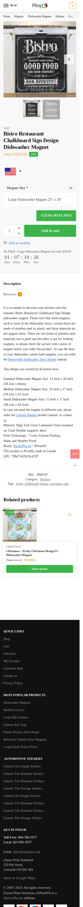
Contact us (10, 676)
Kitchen (60, 16)
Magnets (19, 16)
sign (66, 483)
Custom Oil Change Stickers (21, 796)
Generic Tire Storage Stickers (22, 788)
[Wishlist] (69, 514)
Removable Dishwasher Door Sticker (32, 359)
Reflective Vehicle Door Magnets (24, 739)
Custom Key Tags (15, 725)
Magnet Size (17, 188)
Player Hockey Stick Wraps (21, 732)
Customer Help (13, 668)
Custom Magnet (26, 415)
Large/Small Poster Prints (20, 747)
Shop (6, 639)
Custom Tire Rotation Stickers (23, 810)
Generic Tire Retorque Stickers (23, 781)
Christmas (13, 546)
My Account (11, 661)
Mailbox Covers (13, 710)
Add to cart (50, 231)
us (4, 420)
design (44, 483)
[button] (72, 6)
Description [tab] (12, 283)
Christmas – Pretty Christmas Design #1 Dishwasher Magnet (32, 553)
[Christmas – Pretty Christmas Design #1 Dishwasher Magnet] (20, 525)
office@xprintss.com (26, 852)
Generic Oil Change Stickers (22, 766)
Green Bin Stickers (15, 717)
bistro (19, 483)
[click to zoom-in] (41, 59)
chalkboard (32, 483)
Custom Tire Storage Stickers (22, 818)
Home (6, 16)
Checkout (9, 653)
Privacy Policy (13, 683)
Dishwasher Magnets (39, 16)
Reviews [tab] (12, 294)
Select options (40, 569)
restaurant (56, 483)
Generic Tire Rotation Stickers (23, 773)
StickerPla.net (22, 446)
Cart (6, 646)
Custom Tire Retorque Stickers (23, 803)
